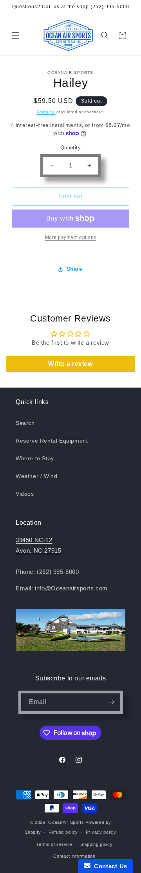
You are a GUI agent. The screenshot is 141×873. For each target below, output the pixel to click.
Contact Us (108, 866)
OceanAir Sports (66, 822)
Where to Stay (35, 458)
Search (25, 423)
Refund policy (63, 832)
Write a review (70, 363)
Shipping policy (96, 844)
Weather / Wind (36, 476)
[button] (15, 35)
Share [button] (75, 269)
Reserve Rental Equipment (52, 440)
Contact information (74, 856)
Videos (25, 494)
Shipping (45, 112)
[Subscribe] (111, 702)
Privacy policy (101, 832)
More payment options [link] (70, 237)
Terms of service (54, 844)
